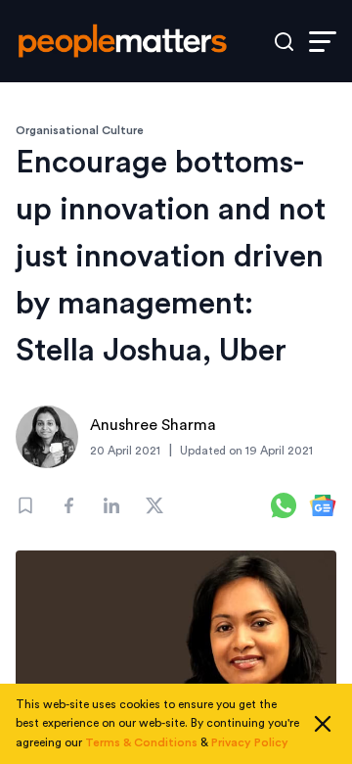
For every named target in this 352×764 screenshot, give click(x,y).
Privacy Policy (249, 742)
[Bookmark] (25, 505)
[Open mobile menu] (322, 41)
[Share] (68, 505)
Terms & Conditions (141, 742)
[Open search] (284, 41)
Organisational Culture (80, 130)
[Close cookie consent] (322, 724)
